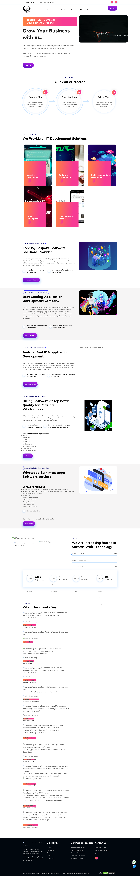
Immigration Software (77, 858)
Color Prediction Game (78, 855)
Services (64, 10)
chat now (112, 8)
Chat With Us (29, 524)
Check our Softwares (31, 280)
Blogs (82, 10)
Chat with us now (30, 384)
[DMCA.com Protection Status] (108, 873)
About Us (49, 848)
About (55, 10)
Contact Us (50, 855)
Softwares (74, 10)
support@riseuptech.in (47, 2)
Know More (28, 65)
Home (49, 10)
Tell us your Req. (30, 335)
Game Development (77, 850)
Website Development (78, 848)
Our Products (51, 850)
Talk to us (28, 456)
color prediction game (46, 316)
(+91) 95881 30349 (29, 2)
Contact (89, 10)
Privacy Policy (51, 858)
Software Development (78, 853)
